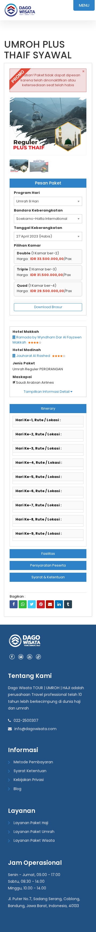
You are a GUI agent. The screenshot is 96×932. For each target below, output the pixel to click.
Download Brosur (48, 307)
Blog (17, 788)
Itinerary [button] (48, 408)
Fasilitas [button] (48, 553)
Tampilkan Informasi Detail (47, 391)
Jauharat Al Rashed (32, 355)
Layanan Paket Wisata (34, 840)
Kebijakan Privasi (29, 779)
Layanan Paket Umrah (34, 831)
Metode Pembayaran (33, 762)
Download (71, 103)
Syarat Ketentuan (30, 770)
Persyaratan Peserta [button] (48, 565)
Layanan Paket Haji (31, 822)
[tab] (48, 408)
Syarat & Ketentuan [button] (48, 577)
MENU (84, 5)
